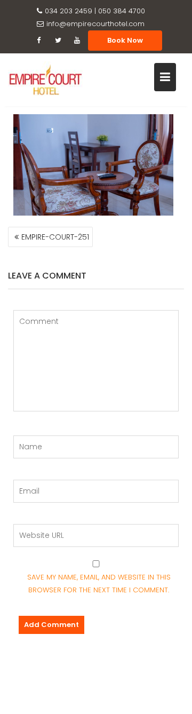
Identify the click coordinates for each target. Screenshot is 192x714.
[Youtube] (77, 40)
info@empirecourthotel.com (95, 24)
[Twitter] (58, 40)
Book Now (125, 40)
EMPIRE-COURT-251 (55, 237)
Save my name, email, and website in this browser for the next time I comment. (99, 583)
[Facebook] (38, 40)
